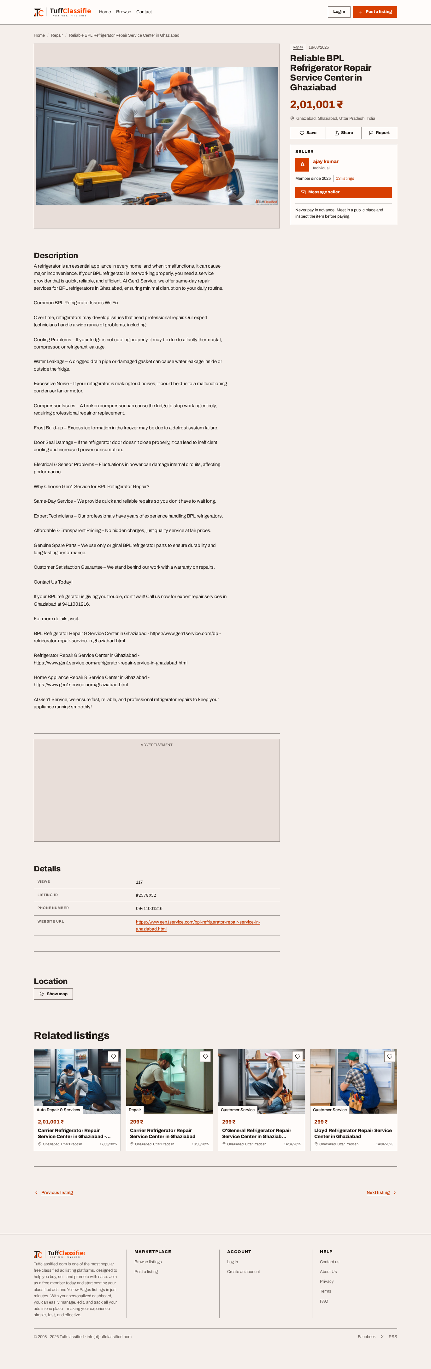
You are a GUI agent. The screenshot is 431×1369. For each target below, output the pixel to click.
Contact (144, 11)
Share (347, 132)
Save (311, 132)
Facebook (367, 1337)
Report (383, 132)
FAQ (324, 1301)
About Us (328, 1271)
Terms (325, 1291)
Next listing (378, 1192)
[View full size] (157, 136)
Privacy (327, 1281)
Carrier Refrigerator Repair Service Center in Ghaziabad (163, 1133)
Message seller (323, 192)
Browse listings (148, 1262)
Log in (339, 11)
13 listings (345, 178)
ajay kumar (326, 161)
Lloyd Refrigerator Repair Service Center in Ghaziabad (353, 1133)
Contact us (329, 1262)
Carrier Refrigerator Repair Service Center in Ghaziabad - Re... (72, 1136)
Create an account (243, 1271)
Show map (57, 994)
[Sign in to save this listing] (113, 1056)
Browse (123, 11)
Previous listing (57, 1192)
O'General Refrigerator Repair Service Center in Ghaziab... (256, 1133)
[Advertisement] (157, 793)
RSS (393, 1337)
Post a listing (146, 1271)
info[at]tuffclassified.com (109, 1337)
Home (105, 11)
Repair (298, 47)
